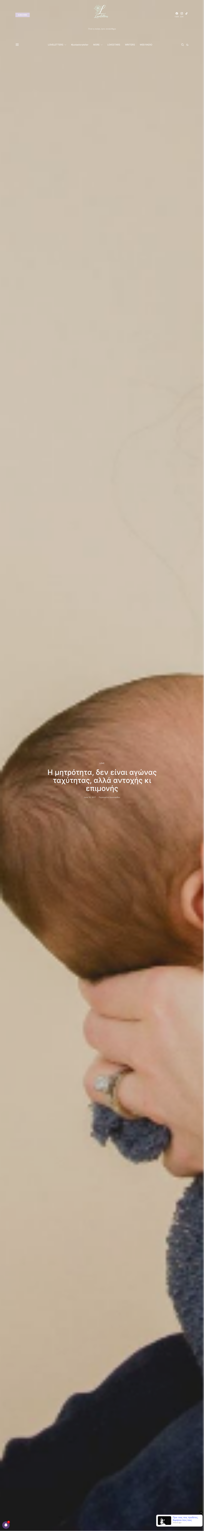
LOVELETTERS (55, 44)
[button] (187, 45)
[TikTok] (186, 15)
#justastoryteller (79, 44)
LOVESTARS (113, 44)
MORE (96, 44)
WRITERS (130, 44)
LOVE (102, 763)
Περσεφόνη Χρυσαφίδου (109, 797)
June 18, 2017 (90, 797)
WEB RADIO (146, 44)
